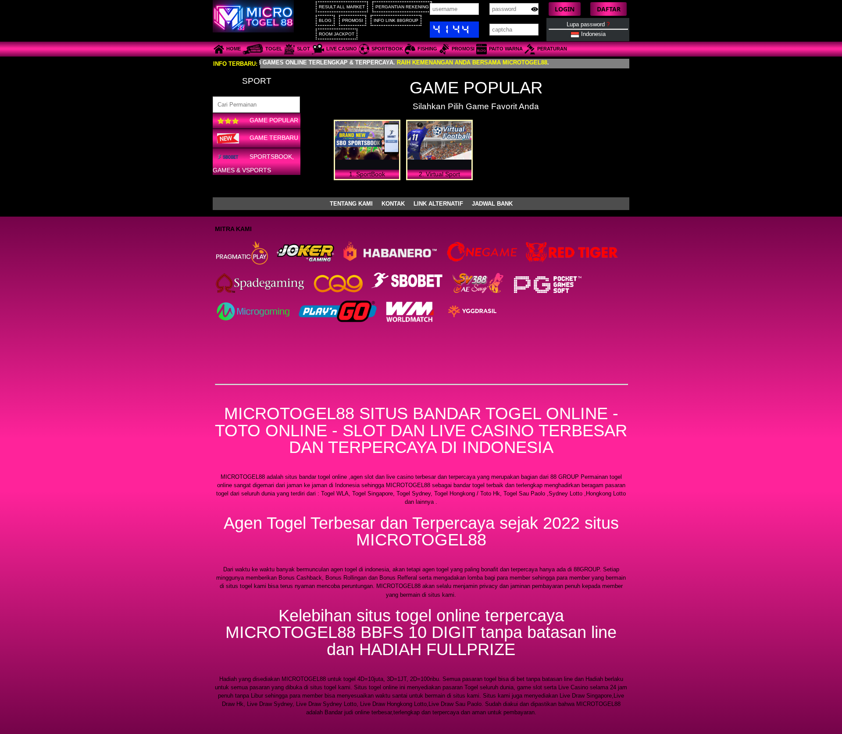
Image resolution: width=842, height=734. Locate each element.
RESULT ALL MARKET (342, 6)
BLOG (325, 20)
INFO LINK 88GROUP (396, 20)
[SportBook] (367, 141)
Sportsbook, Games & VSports (253, 163)
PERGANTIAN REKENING (402, 6)
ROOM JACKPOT (336, 34)
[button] (565, 9)
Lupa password (588, 24)
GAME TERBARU (273, 137)
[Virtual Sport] (439, 141)
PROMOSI (352, 20)
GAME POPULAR (273, 120)
